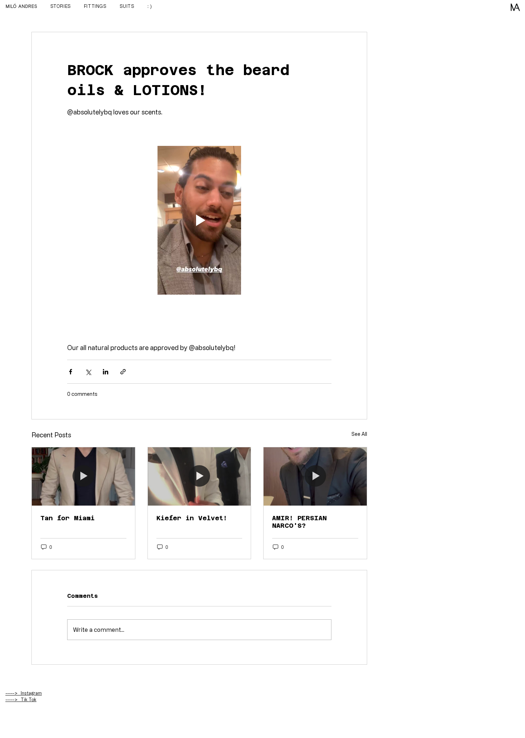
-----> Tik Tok (20, 699)
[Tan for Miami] (83, 476)
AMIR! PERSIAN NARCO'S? (299, 521)
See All (359, 434)
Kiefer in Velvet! (191, 518)
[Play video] (199, 220)
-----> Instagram (23, 692)
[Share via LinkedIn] (105, 371)
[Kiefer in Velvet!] (199, 476)
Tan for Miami (67, 518)
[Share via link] (123, 371)
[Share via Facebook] (70, 371)
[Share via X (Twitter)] (88, 371)
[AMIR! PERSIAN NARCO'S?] (315, 476)
